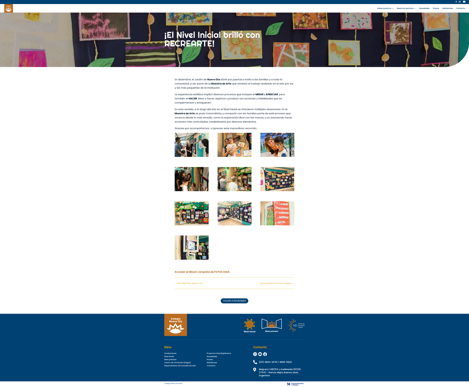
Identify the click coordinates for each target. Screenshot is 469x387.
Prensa (436, 8)
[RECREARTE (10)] (277, 214)
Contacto (460, 8)
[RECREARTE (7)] (192, 214)
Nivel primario (170, 359)
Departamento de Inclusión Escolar (180, 365)
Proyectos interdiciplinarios (219, 353)
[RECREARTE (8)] (192, 179)
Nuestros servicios (405, 8)
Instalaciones (170, 353)
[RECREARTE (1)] (192, 248)
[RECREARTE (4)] (234, 145)
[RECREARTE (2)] (234, 179)
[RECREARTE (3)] (192, 145)
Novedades (424, 8)
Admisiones (447, 8)
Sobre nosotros (384, 8)
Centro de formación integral (177, 362)
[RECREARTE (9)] (234, 214)
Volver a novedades (234, 300)
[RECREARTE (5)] (277, 145)
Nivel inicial (169, 356)
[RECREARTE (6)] (277, 179)
